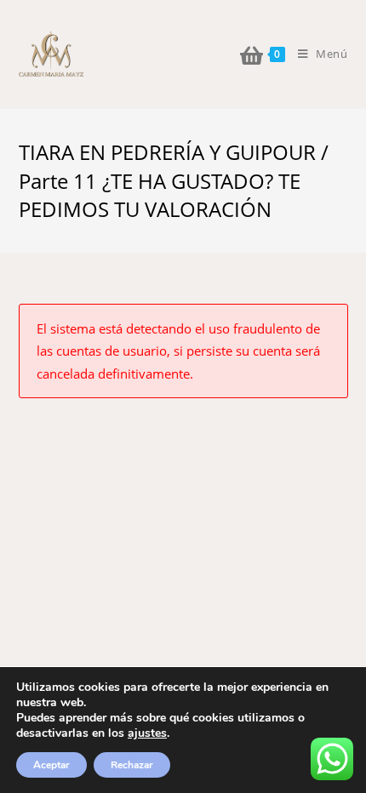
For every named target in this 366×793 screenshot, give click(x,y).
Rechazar (132, 765)
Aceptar (51, 765)
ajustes (147, 733)
